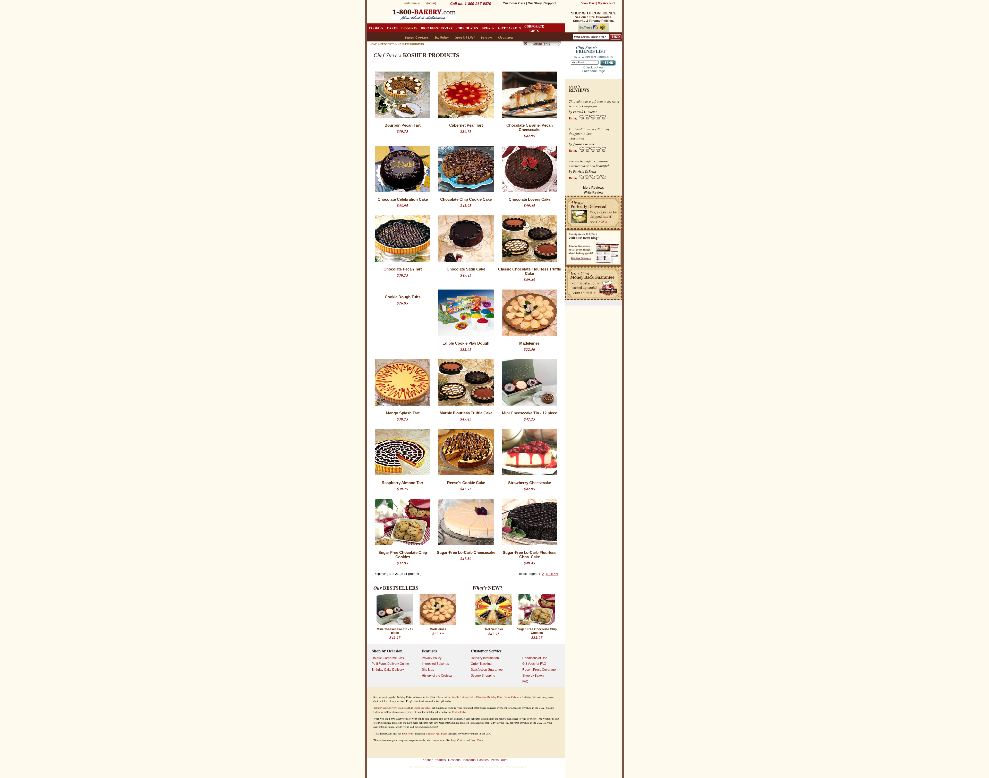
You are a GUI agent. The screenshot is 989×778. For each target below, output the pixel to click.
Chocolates (467, 28)
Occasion (505, 37)
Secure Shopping (483, 675)
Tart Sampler (493, 629)
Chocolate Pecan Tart (402, 269)
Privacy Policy (431, 658)
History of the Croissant (438, 675)
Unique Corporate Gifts (388, 658)
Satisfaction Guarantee (487, 669)
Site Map (428, 669)
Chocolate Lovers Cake (529, 199)
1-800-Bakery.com (514, 766)
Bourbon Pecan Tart (403, 125)
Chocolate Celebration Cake (403, 199)
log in (431, 3)
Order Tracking (481, 664)
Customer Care (514, 3)
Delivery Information (485, 658)
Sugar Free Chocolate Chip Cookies (402, 554)
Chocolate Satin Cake (466, 269)
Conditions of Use (534, 658)
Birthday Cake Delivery (388, 669)
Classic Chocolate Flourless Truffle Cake (529, 271)
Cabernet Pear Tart (466, 125)
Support (550, 3)
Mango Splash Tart (403, 413)
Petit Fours (408, 733)
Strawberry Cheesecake (529, 482)
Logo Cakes (477, 740)
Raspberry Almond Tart (402, 482)
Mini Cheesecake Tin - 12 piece (529, 413)
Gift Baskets (509, 28)
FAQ (525, 681)
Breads (488, 28)
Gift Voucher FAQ (534, 664)
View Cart (588, 3)
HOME (373, 44)
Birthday (442, 37)
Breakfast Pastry (437, 28)
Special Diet (465, 37)
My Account (606, 3)
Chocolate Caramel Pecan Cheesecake (529, 127)
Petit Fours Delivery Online (390, 664)
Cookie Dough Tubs (402, 297)
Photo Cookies (417, 37)
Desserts (409, 28)
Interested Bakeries (435, 664)
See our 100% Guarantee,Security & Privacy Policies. (593, 17)
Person (486, 37)
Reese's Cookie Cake (466, 482)
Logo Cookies (458, 740)
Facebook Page (593, 71)
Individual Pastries (476, 760)
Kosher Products (411, 44)
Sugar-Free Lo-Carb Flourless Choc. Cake (529, 554)
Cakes (392, 28)
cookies (402, 708)
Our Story (535, 3)
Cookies (376, 28)
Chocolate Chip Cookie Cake (466, 199)
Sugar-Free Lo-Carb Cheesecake (466, 552)
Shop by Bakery (533, 675)
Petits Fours (499, 760)
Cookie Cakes (459, 712)
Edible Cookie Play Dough (465, 343)
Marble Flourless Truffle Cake (466, 413)
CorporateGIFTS (534, 28)
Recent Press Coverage (539, 669)
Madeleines (529, 343)
